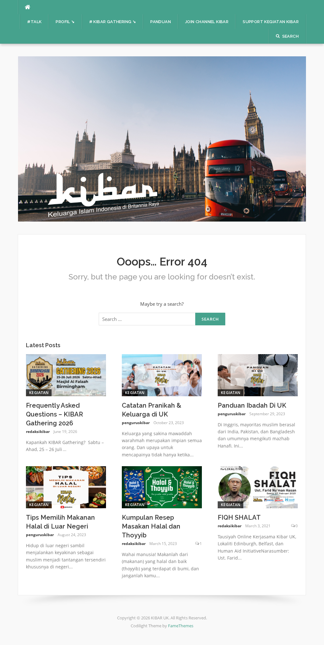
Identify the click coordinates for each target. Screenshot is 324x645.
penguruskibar (136, 422)
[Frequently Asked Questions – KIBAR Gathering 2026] (66, 374)
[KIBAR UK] (162, 138)
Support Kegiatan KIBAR (271, 21)
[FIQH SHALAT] (258, 486)
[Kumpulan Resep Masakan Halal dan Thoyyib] (162, 486)
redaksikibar (38, 431)
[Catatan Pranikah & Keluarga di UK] (162, 374)
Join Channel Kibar (206, 21)
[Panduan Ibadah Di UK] (258, 374)
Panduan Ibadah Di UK (252, 405)
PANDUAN (160, 21)
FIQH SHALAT (239, 517)
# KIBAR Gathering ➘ (112, 21)
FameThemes (180, 626)
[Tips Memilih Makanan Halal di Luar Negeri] (66, 486)
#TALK (34, 21)
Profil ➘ (65, 21)
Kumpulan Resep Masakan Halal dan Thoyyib (151, 526)
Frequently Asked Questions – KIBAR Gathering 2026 (54, 414)
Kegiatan (38, 392)
